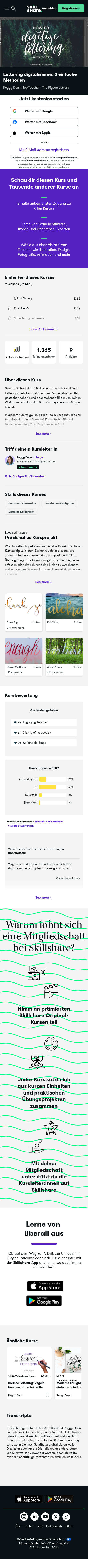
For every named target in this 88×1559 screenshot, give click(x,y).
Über (19, 1526)
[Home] (34, 8)
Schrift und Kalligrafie (59, 503)
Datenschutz (54, 1526)
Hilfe (39, 1526)
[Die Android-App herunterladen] (59, 1499)
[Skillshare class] (29, 1360)
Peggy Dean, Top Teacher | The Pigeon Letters (36, 88)
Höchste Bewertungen (19, 821)
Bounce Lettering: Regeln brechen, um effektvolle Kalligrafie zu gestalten (26, 1387)
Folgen (40, 457)
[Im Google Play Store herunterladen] (44, 1301)
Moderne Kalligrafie (21, 511)
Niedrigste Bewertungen (49, 821)
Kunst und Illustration (22, 503)
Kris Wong (53, 622)
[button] (6, 8)
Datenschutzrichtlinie (34, 160)
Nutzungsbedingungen (65, 157)
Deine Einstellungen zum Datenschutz (41, 1539)
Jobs (29, 1526)
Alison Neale (54, 666)
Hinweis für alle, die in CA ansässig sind (44, 1543)
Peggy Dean (30, 457)
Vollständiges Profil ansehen (25, 476)
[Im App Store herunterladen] (44, 1286)
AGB (69, 1526)
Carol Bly (12, 622)
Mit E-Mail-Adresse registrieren (44, 150)
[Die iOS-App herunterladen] (28, 1499)
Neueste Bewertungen (20, 825)
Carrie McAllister (17, 666)
